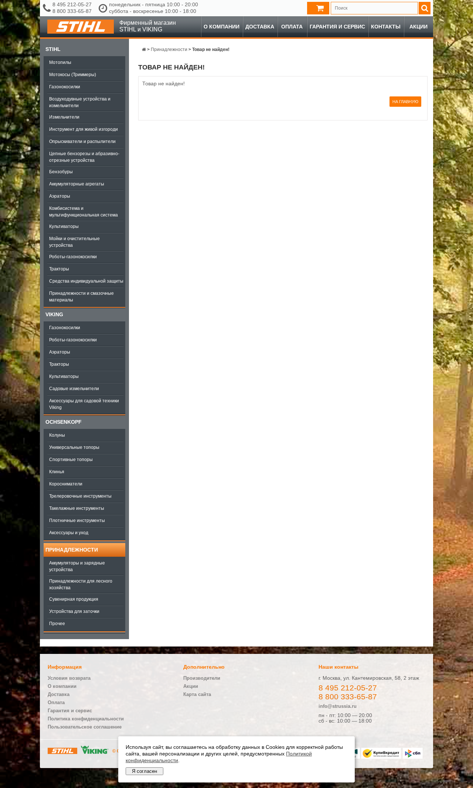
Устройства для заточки (74, 611)
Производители (201, 678)
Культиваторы (64, 226)
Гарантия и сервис (337, 27)
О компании (221, 27)
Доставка (259, 27)
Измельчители (64, 117)
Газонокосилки (64, 86)
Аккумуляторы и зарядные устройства (77, 566)
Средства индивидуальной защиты (86, 281)
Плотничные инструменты (77, 520)
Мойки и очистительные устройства (74, 242)
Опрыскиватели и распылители (82, 141)
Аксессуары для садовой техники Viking (84, 404)
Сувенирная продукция (73, 599)
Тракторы (59, 269)
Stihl (53, 49)
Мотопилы (60, 62)
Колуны (57, 435)
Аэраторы (59, 196)
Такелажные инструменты (76, 508)
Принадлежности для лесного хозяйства (80, 584)
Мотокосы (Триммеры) (72, 74)
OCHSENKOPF (63, 422)
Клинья (56, 471)
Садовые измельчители (74, 388)
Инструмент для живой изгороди (83, 129)
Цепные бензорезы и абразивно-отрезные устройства (84, 157)
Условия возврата (69, 678)
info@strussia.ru (338, 706)
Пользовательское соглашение (85, 727)
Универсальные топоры (74, 447)
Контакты (386, 27)
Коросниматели (65, 484)
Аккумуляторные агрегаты (76, 184)
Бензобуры (61, 171)
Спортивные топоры (71, 459)
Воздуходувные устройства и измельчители (79, 102)
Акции (418, 27)
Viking (54, 314)
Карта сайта (197, 694)
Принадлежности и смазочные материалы (81, 297)
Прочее (57, 623)
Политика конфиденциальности (86, 719)
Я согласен (144, 771)
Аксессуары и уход (68, 532)
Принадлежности (71, 550)
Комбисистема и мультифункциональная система (83, 212)
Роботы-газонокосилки (73, 256)
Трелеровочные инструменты (80, 496)
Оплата (292, 27)
